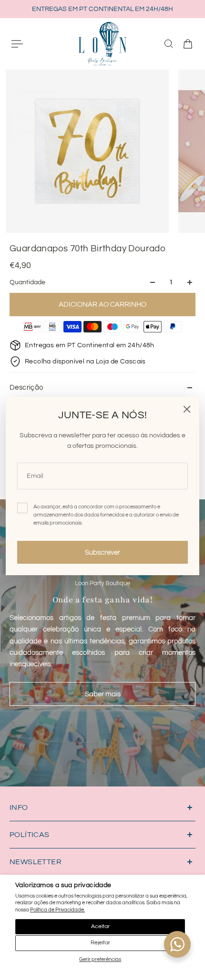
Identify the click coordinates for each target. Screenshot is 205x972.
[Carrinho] (187, 43)
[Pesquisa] (168, 43)
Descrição (26, 387)
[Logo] (102, 43)
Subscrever (102, 552)
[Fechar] (186, 409)
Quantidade (27, 282)
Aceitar (100, 926)
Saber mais (103, 694)
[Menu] (17, 43)
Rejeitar (100, 943)
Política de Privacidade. (57, 909)
